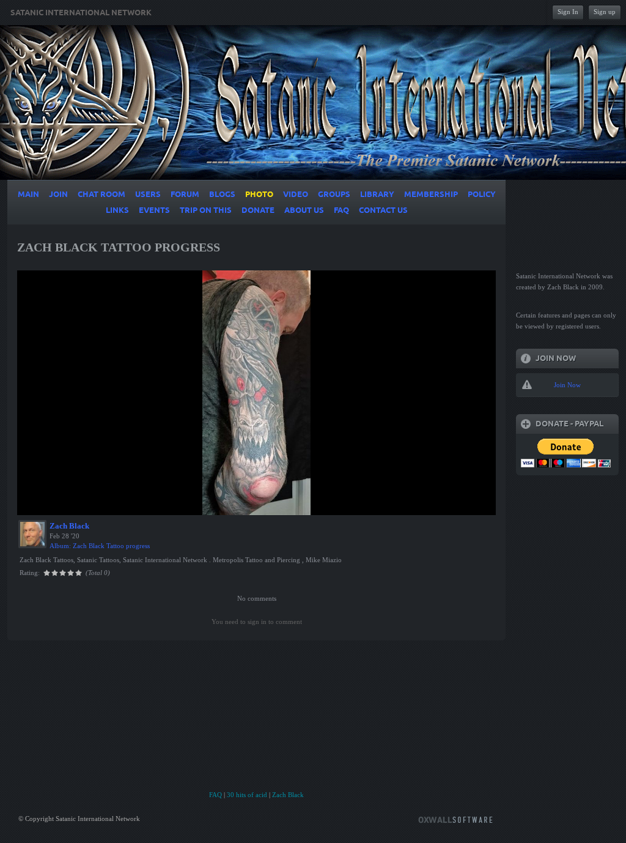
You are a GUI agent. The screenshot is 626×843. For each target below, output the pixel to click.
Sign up (605, 11)
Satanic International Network (81, 12)
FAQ (215, 794)
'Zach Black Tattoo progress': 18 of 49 (84, 504)
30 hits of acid (247, 794)
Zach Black (69, 525)
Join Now (567, 384)
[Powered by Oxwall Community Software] (455, 818)
